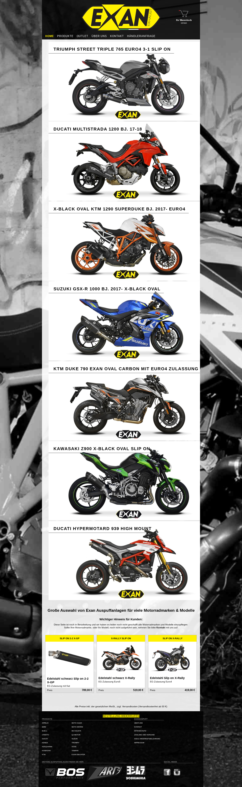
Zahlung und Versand (144, 735)
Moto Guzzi (77, 723)
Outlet (82, 36)
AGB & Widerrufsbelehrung (147, 739)
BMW (44, 727)
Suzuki (75, 739)
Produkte (65, 36)
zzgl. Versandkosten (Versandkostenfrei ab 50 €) (142, 706)
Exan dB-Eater (78, 754)
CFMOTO (45, 735)
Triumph (75, 743)
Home (49, 36)
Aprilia (45, 723)
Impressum (139, 743)
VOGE (74, 747)
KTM (43, 754)
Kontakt (117, 36)
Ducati (45, 739)
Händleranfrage (141, 36)
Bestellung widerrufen (121, 716)
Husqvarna (47, 747)
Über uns (99, 36)
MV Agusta (76, 731)
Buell (44, 731)
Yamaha (75, 750)
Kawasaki (46, 750)
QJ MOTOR (76, 735)
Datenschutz (140, 731)
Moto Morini (77, 727)
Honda (45, 743)
